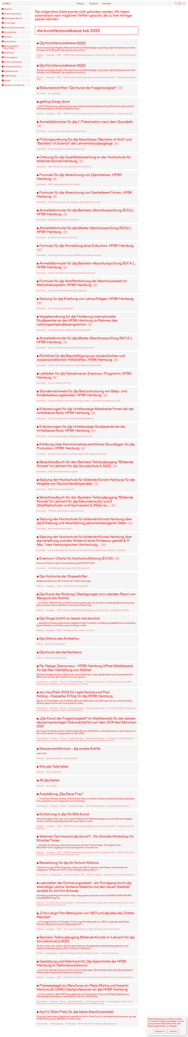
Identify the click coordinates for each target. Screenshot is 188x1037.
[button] (2, 9)
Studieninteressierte (12, 14)
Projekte (10, 76)
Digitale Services (11, 71)
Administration (10, 41)
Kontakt (7, 80)
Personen (8, 37)
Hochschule (9, 53)
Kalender (106, 3)
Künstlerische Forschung (14, 28)
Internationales (10, 32)
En (180, 3)
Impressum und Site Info (14, 85)
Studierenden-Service (13, 18)
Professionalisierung (12, 67)
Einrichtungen (10, 23)
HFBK (7, 4)
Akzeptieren (160, 1031)
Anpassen (173, 1031)
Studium (93, 3)
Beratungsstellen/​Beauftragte (11, 47)
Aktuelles (8, 9)
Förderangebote (10, 57)
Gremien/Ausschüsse (13, 62)
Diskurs (80, 3)
